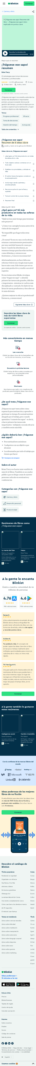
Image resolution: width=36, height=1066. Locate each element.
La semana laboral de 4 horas (11, 897)
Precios (4, 996)
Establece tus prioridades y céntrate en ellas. (17, 170)
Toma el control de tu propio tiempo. (18, 196)
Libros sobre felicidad (8, 924)
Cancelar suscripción (8, 1011)
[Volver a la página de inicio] (13, 4)
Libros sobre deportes (9, 942)
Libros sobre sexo (7, 946)
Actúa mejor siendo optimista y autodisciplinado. (15, 184)
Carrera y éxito (9, 11)
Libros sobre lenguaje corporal (11, 938)
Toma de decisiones (10, 121)
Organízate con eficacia (9, 879)
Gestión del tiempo (10, 125)
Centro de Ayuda (7, 1007)
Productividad (12, 510)
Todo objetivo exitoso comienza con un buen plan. (18, 164)
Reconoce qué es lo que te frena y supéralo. (16, 190)
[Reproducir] (5, 53)
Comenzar (29, 4)
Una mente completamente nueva (13, 901)
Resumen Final (13, 200)
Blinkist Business (7, 1000)
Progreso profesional (10, 116)
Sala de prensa (6, 1037)
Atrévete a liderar (7, 886)
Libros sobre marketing (9, 953)
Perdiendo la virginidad (9, 876)
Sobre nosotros (7, 1023)
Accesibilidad (25, 1052)
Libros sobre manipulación (10, 931)
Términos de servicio (8, 1050)
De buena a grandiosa (9, 890)
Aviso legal (27, 1048)
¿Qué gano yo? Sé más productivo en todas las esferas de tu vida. (19, 157)
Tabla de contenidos (9, 129)
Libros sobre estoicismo (9, 935)
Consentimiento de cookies (10, 1052)
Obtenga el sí (6, 894)
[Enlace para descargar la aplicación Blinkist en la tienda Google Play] (23, 984)
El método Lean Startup (9, 911)
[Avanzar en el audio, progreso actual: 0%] (18, 54)
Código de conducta (8, 1034)
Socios (4, 1030)
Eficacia (26, 116)
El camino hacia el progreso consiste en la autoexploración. (18, 177)
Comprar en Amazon (12, 458)
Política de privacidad (24, 1050)
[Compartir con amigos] (33, 11)
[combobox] (8, 1057)
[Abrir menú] (4, 3)
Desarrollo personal (14, 503)
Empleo (4, 1026)
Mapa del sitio (17, 1048)
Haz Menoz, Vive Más (8, 883)
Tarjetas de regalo (7, 1004)
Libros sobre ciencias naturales (11, 921)
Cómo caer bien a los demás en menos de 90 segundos (14, 906)
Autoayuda (26, 125)
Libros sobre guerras (8, 949)
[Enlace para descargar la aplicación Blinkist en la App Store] (8, 984)
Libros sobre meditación (9, 928)
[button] (18, 1063)
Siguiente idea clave (22, 305)
